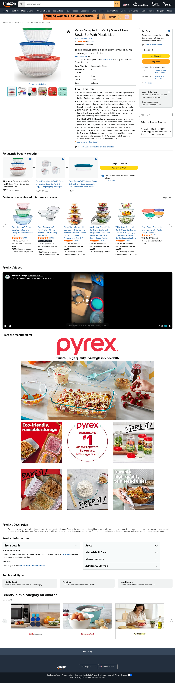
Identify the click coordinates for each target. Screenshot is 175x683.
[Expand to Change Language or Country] (95, 667)
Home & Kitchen (8, 23)
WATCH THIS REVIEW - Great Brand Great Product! (33, 278)
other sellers (106, 59)
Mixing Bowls (45, 23)
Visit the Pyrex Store (83, 38)
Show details (110, 180)
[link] (50, 167)
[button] (5, 11)
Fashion (151, 11)
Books (123, 11)
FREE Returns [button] (81, 56)
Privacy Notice (67, 675)
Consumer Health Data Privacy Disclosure (90, 675)
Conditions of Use (53, 675)
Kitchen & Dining (22, 23)
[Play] (5, 326)
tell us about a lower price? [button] (32, 565)
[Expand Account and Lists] (149, 5)
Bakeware (34, 23)
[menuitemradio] (165, 326)
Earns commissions (35, 276)
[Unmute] (170, 326)
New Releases (72, 11)
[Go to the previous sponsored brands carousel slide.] (5, 621)
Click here (66, 554)
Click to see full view (37, 84)
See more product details (87, 142)
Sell (143, 11)
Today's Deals (112, 11)
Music (169, 11)
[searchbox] (69, 4)
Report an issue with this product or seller (96, 147)
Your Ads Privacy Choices (117, 675)
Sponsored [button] (6, 600)
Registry (160, 11)
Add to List (145, 115)
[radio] (12, 91)
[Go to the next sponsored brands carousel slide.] (170, 621)
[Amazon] (9, 4)
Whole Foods (97, 11)
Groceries (85, 11)
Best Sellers (58, 11)
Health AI (15, 11)
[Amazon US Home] (62, 668)
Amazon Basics (43, 11)
